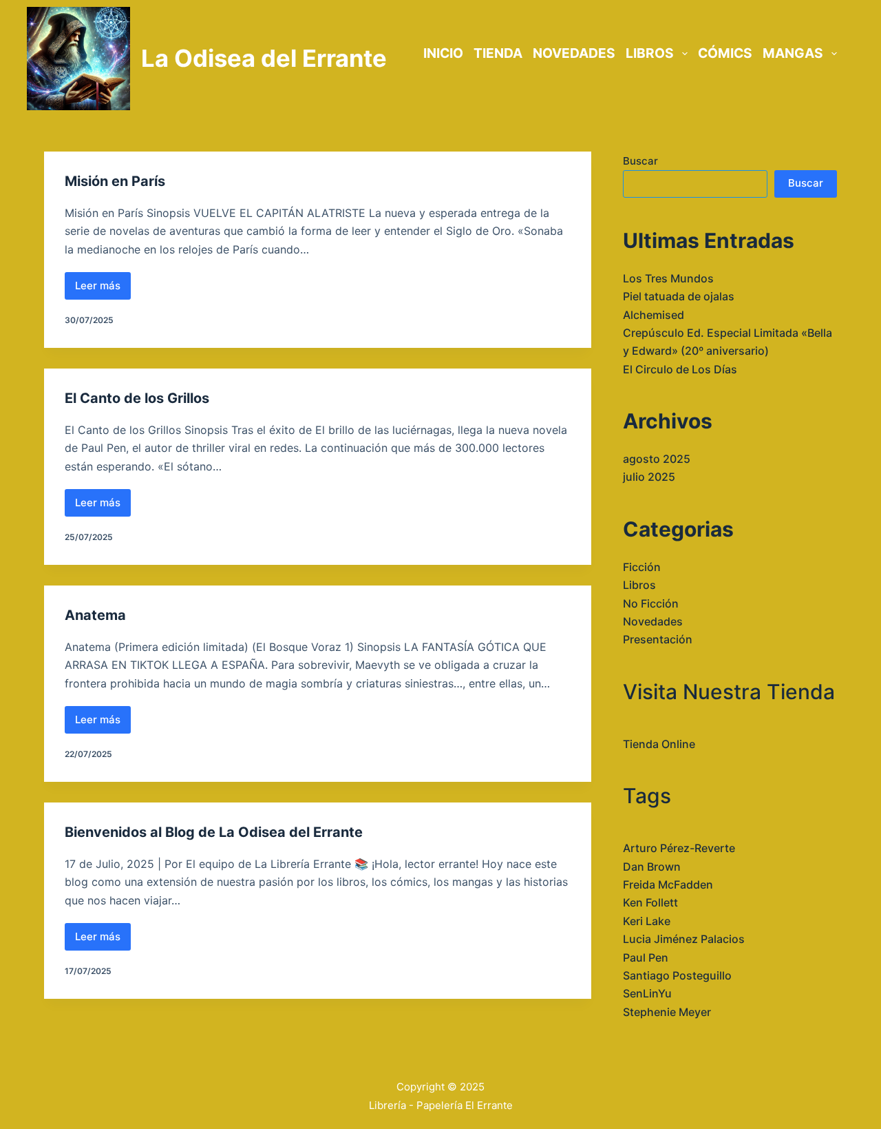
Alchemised (653, 315)
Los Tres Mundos (668, 278)
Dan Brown (652, 866)
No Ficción (651, 603)
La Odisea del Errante (264, 58)
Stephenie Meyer (667, 1012)
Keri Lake (646, 921)
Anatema (95, 615)
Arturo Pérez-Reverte (679, 848)
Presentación (657, 639)
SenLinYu (647, 993)
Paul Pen (645, 957)
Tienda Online (659, 744)
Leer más (102, 289)
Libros (639, 585)
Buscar (640, 160)
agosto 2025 (656, 459)
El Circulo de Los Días (680, 369)
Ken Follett (650, 902)
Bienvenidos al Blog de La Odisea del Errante (214, 832)
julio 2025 (649, 477)
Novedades (653, 621)
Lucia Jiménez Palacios (684, 939)
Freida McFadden (668, 884)
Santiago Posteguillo (677, 975)
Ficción (642, 567)
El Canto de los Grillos (137, 398)
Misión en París (115, 181)
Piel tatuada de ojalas (678, 296)
